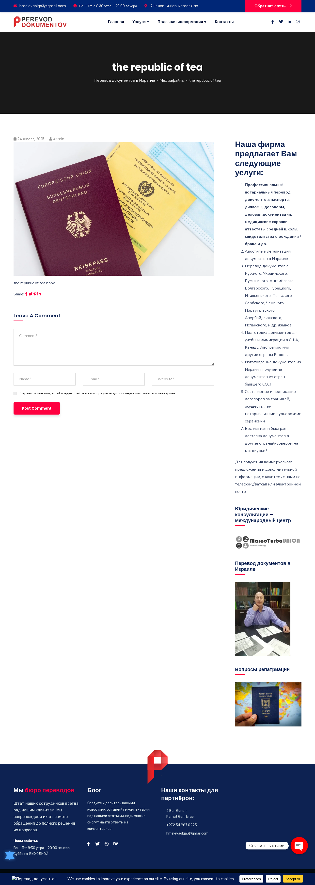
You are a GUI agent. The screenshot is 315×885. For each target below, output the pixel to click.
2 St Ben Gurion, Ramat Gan (174, 5)
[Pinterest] (34, 294)
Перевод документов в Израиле (124, 80)
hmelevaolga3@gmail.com (42, 5)
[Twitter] (30, 294)
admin (58, 138)
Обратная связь (270, 6)
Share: (19, 294)
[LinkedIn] (39, 294)
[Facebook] (26, 294)
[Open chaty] (299, 845)
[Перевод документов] (40, 22)
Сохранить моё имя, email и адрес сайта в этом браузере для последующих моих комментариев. (97, 393)
